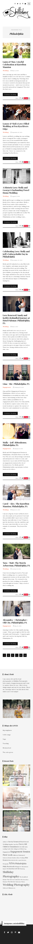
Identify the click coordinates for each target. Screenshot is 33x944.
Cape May (15, 844)
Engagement (7, 387)
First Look (7, 855)
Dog (25, 849)
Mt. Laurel (19, 860)
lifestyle (10, 857)
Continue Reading (10, 94)
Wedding (6, 70)
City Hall (21, 847)
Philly (4, 866)
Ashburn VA (5, 841)
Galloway (15, 855)
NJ (10, 863)
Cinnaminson (14, 847)
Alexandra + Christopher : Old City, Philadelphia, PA (15, 621)
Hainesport (21, 855)
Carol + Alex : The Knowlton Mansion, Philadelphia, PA (16, 505)
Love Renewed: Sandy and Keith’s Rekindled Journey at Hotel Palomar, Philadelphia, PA (16, 319)
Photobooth (10, 866)
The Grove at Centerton (13, 879)
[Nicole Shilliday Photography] (16, 18)
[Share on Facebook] (20, 98)
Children (6, 847)
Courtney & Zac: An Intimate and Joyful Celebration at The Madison (16, 822)
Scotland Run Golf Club (13, 869)
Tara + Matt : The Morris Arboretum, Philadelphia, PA (16, 564)
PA (13, 863)
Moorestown (12, 860)
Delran (22, 849)
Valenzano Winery (20, 881)
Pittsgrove (18, 866)
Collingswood (16, 849)
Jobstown (5, 857)
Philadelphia (20, 863)
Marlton (14, 857)
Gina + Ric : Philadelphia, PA (16, 384)
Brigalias (10, 844)
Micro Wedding (20, 857)
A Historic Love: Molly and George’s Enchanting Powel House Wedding (16, 190)
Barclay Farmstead (14, 842)
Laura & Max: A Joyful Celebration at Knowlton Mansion (14, 64)
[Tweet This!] (22, 98)
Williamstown (11, 888)
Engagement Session (20, 851)
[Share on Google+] (29, 98)
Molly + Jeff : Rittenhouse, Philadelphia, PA (15, 443)
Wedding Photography (16, 884)
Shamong (22, 868)
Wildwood (5, 888)
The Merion (11, 882)
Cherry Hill (23, 844)
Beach (22, 842)
